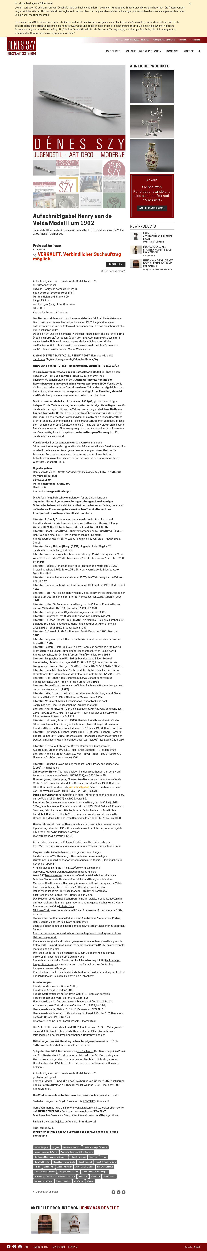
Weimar (90, 1181)
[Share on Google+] (123, 1192)
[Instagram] (20, 1247)
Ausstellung (57, 1045)
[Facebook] (9, 1247)
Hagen (104, 1157)
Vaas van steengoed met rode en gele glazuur (59, 941)
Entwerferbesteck (78, 1157)
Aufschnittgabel (42, 1148)
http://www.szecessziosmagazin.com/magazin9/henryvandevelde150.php (77, 846)
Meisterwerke (53, 875)
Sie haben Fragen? (114, 271)
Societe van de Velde (43, 1181)
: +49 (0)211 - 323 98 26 (132, 40)
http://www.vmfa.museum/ (84, 868)
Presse (189, 51)
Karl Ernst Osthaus (105, 1167)
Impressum (58, 1247)
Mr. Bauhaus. (85, 1051)
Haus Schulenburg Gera (106, 1162)
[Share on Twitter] (118, 1192)
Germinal (93, 1157)
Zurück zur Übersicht (47, 1192)
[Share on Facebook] (113, 1192)
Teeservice (63, 887)
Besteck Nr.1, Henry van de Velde (73, 895)
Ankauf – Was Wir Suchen (143, 51)
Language (196, 40)
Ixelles (37, 1167)
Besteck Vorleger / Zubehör (95, 1148)
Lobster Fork (66, 906)
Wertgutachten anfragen (164, 40)
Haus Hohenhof (85, 1162)
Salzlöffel (69, 795)
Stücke (54, 972)
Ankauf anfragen (152, 208)
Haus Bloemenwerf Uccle (64, 1162)
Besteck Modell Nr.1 (71, 1148)
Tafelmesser (72, 891)
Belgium (55, 1148)
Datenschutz (40, 1247)
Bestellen (115, 264)
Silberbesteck (109, 1177)
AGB (27, 1247)
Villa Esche (78, 1181)
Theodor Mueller (63, 1181)
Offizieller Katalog (55, 746)
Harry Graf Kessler (42, 1162)
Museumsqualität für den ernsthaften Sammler (55, 1177)
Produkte (113, 51)
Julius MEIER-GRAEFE (84, 1167)
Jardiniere (90, 872)
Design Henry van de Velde (46, 1152)
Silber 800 (83, 1177)
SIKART (68, 836)
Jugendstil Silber (64, 1167)
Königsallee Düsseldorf (69, 1172)
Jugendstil (48, 1167)
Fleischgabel (110, 860)
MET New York (41, 910)
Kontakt (182, 40)
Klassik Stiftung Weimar (45, 1172)
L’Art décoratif (89, 1027)
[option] (45, 1223)
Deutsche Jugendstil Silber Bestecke (77, 1152)
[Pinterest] (15, 1247)
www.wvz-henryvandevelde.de (100, 1095)
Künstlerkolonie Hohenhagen (95, 1172)
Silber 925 (95, 1177)
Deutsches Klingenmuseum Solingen (50, 1157)
